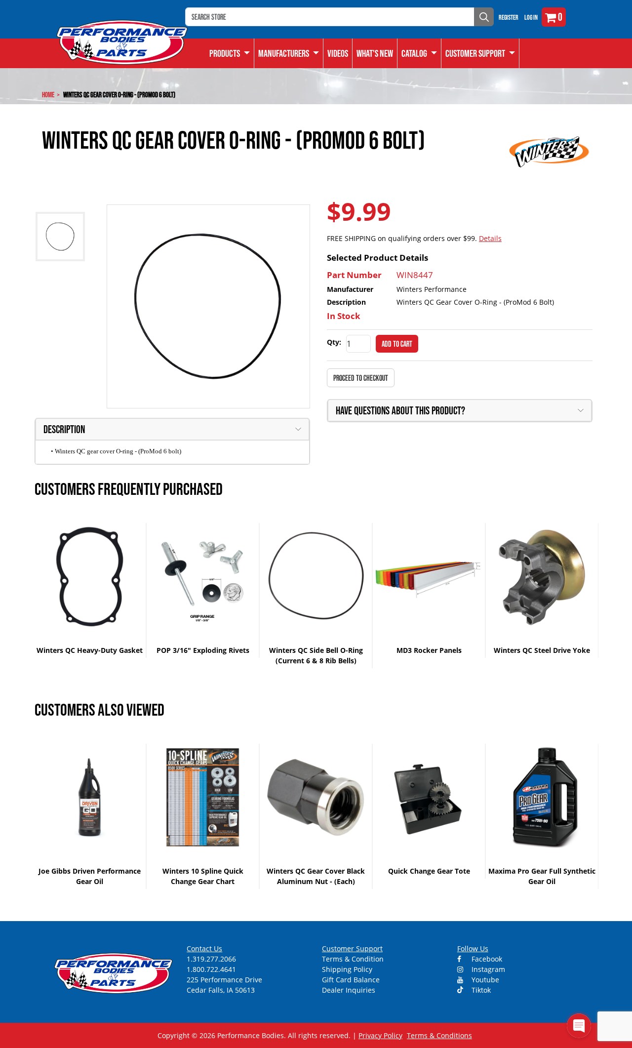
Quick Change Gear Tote (429, 871)
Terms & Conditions (439, 1035)
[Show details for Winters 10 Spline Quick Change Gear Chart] (202, 797)
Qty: (334, 342)
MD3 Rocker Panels (429, 650)
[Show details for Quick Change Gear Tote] (428, 797)
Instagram (487, 969)
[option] (90, 590)
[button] (419, 53)
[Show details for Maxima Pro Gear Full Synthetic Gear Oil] (541, 797)
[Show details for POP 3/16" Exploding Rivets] (202, 576)
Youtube (484, 979)
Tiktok (480, 990)
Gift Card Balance (351, 979)
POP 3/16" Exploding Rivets (203, 650)
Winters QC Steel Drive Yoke (542, 650)
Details (490, 238)
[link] (229, 53)
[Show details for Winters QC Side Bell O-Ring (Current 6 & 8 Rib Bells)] (315, 576)
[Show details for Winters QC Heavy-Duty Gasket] (89, 576)
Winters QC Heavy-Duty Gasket (90, 650)
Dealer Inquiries (348, 990)
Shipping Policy (347, 969)
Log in (531, 17)
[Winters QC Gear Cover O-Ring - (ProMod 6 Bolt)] (209, 306)
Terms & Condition (353, 959)
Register (508, 17)
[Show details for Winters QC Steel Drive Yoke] (541, 576)
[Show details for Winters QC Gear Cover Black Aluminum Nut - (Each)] (315, 797)
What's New (374, 53)
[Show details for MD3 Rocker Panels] (428, 576)
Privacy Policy (380, 1035)
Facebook (486, 959)
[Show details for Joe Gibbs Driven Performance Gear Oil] (89, 797)
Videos (337, 53)
